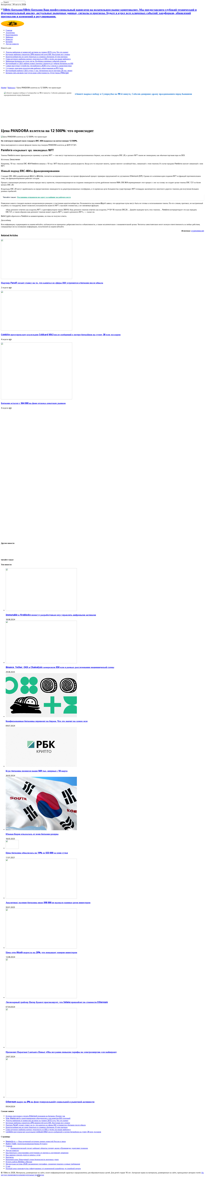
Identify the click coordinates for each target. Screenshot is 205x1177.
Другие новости (12, 44)
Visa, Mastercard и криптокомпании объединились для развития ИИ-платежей (38, 1118)
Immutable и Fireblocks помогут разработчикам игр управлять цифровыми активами (51, 615)
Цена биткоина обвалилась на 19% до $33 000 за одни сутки (37, 853)
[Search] (2, 2)
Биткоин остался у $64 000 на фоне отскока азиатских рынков (33, 403)
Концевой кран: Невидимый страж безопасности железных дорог (32, 1159)
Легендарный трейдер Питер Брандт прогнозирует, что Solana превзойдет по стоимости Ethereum (57, 1002)
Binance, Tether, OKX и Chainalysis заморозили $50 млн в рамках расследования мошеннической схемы (60, 667)
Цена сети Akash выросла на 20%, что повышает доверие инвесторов (41, 952)
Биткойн (9, 41)
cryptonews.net (197, 231)
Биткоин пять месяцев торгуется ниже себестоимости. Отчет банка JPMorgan (37, 73)
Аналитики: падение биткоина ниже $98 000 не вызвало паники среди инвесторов (48, 902)
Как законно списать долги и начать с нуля (23, 1155)
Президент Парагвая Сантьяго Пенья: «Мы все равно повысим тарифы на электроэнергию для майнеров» (61, 1052)
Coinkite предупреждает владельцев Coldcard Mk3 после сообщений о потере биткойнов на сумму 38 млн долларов (61, 334)
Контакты (10, 1157)
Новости (9, 39)
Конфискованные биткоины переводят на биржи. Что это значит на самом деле (47, 721)
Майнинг (9, 37)
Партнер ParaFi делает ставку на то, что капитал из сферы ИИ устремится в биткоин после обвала (52, 283)
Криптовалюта (12, 35)
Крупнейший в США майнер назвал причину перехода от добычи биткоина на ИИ (39, 63)
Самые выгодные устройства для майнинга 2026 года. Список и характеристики (39, 66)
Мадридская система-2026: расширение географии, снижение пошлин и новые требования (43, 1164)
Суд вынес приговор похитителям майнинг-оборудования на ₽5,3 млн (34, 68)
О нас (8, 1166)
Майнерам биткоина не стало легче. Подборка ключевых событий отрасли (36, 61)
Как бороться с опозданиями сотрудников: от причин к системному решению (37, 1153)
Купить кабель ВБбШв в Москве (19, 1162)
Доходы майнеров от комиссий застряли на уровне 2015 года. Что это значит (37, 52)
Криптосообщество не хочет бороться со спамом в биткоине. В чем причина (37, 57)
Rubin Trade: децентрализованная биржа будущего (26, 1144)
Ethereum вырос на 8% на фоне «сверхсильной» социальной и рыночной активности (50, 1102)
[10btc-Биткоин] (12, 26)
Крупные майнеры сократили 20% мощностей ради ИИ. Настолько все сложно (38, 54)
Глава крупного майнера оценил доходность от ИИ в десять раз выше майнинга (38, 59)
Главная (9, 30)
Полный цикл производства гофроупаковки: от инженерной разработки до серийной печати (43, 1168)
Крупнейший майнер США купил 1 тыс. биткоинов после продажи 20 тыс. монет (39, 70)
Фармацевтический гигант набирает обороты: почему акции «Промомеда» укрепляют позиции (49, 1148)
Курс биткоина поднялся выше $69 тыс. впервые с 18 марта (37, 771)
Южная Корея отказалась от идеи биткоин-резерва (32, 834)
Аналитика (10, 32)
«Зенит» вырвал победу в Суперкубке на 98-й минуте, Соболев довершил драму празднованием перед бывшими (133, 94)
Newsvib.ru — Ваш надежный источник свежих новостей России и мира (36, 1141)
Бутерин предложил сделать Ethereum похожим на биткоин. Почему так (35, 1116)
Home (3, 88)
